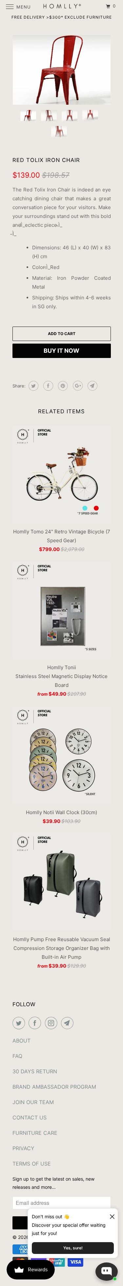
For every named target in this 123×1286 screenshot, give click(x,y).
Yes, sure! (73, 1247)
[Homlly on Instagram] (52, 1023)
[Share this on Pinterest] (62, 386)
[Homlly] (61, 6)
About (21, 1040)
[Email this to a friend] (91, 386)
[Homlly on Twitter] (20, 1023)
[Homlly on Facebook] (36, 1023)
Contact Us (29, 1117)
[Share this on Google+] (77, 386)
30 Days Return (34, 1071)
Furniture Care (34, 1133)
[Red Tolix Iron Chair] (61, 70)
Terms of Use (31, 1163)
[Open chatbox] (106, 1271)
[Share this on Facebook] (47, 386)
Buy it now (61, 350)
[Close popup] (109, 1214)
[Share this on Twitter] (32, 386)
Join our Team (33, 1102)
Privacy (23, 1148)
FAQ (17, 1056)
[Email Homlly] (68, 1023)
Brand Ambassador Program (54, 1086)
